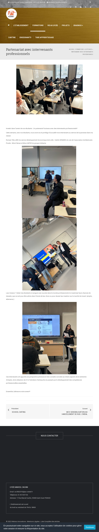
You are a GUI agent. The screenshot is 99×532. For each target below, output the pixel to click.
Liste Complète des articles (50, 521)
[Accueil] (11, 14)
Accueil (71, 49)
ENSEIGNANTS (25, 37)
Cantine (12, 37)
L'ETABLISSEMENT (20, 25)
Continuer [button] (90, 527)
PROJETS (65, 25)
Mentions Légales (33, 521)
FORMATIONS (37, 25)
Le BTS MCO (88, 49)
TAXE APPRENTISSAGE (44, 37)
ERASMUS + (78, 25)
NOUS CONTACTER (49, 435)
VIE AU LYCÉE (52, 25)
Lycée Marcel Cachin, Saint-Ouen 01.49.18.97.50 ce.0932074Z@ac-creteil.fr (38, 2)
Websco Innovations (18, 521)
